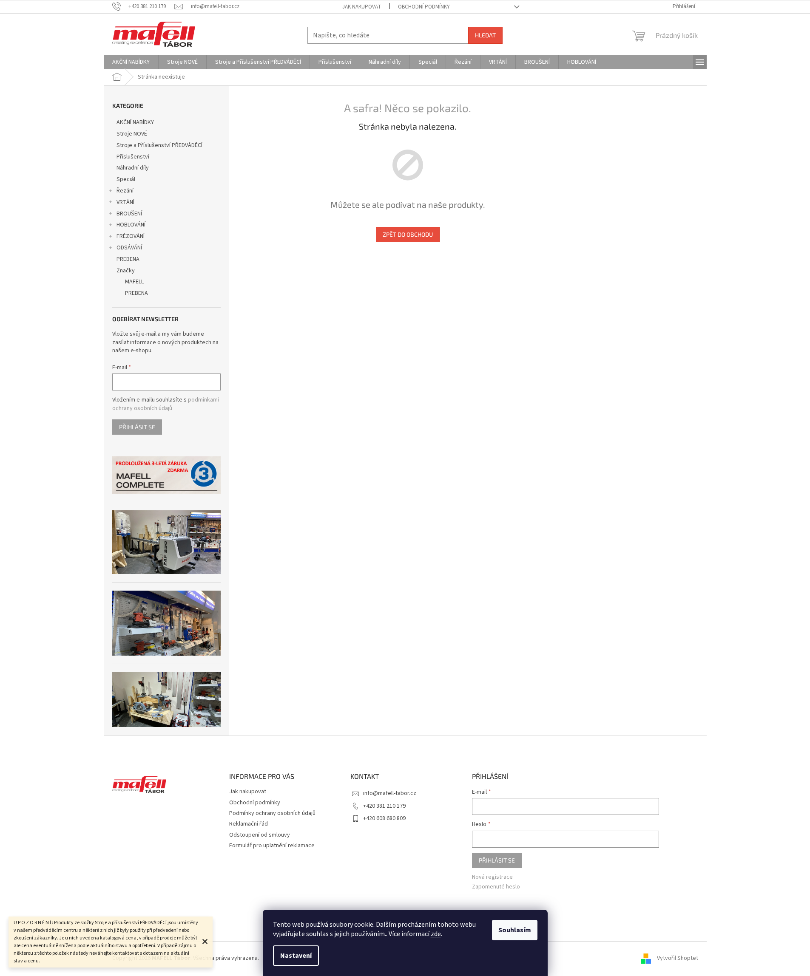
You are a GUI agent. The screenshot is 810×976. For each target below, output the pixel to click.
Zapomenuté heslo (496, 887)
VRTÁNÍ (125, 202)
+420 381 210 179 (384, 806)
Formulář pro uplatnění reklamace (272, 845)
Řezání (125, 191)
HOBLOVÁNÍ (131, 225)
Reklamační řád (248, 824)
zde (436, 934)
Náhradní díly (133, 168)
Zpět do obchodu (408, 234)
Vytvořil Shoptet (677, 958)
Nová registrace (492, 877)
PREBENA (128, 259)
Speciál (126, 179)
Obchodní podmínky (424, 7)
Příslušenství (133, 157)
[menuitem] (131, 62)
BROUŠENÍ (129, 213)
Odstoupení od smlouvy (259, 835)
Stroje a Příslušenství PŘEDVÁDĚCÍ (159, 145)
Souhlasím (514, 930)
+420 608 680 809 (384, 818)
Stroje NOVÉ (132, 134)
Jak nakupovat (361, 7)
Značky (126, 270)
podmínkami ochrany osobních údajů (165, 404)
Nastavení (296, 955)
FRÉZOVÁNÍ (131, 236)
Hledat (485, 35)
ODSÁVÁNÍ (129, 247)
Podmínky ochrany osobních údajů (272, 813)
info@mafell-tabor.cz (389, 793)
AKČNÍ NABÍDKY (135, 122)
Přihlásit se (137, 426)
